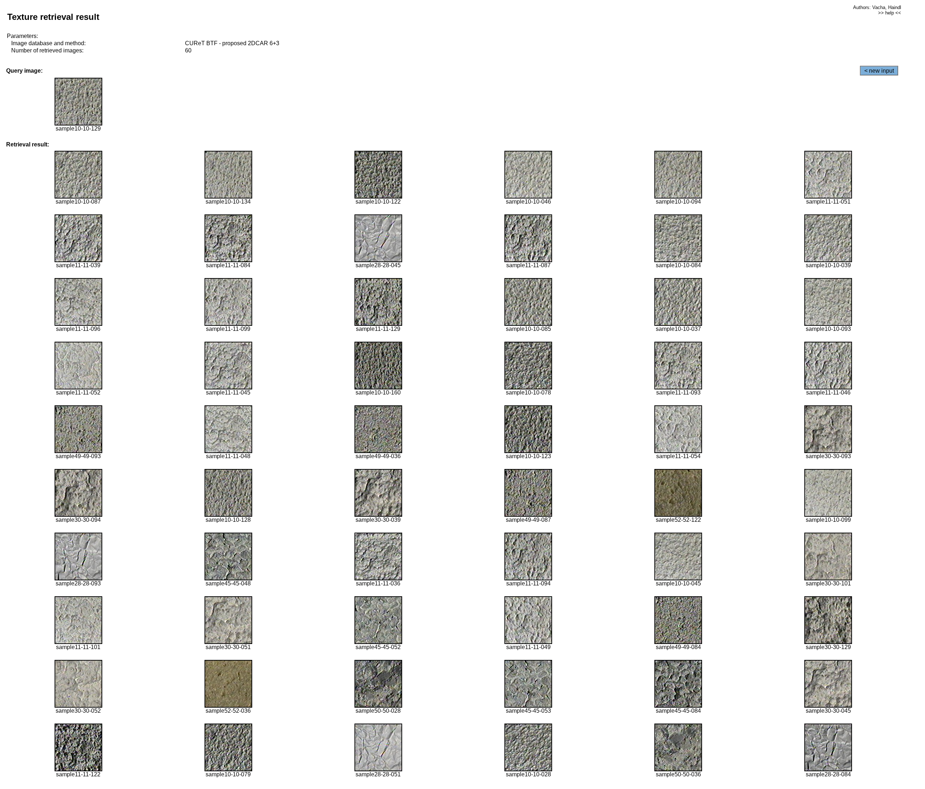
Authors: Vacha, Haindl (877, 7)
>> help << (889, 13)
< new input (879, 71)
